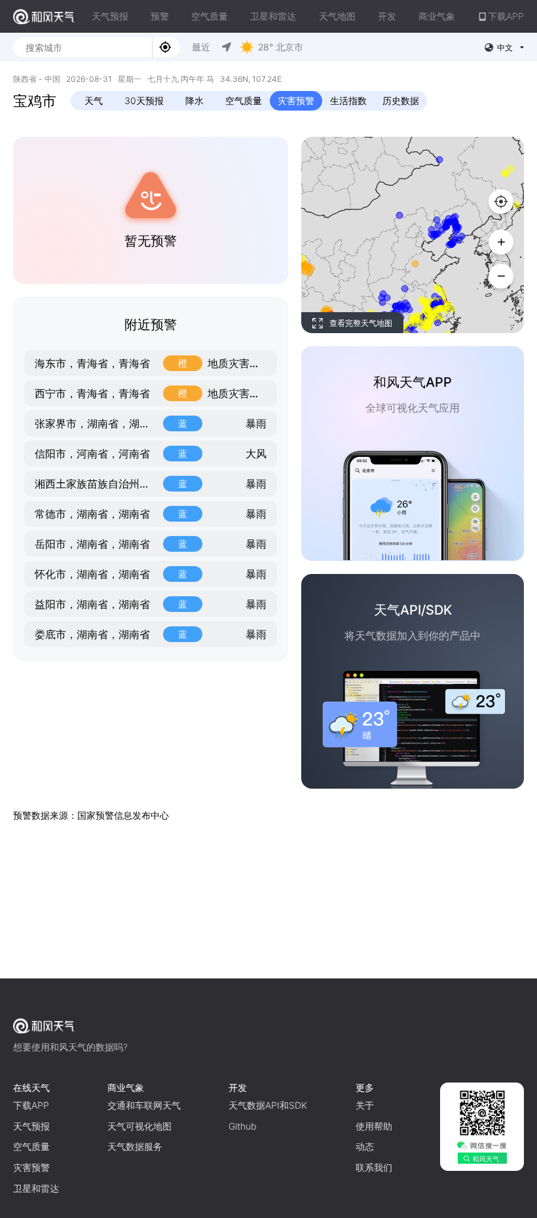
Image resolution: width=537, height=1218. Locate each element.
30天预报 (144, 100)
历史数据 (400, 100)
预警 (160, 16)
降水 (194, 100)
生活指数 (348, 100)
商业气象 (436, 16)
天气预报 (110, 16)
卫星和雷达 (273, 16)
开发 (387, 16)
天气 (93, 100)
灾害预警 (296, 100)
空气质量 (209, 16)
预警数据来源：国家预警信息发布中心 (91, 815)
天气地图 (337, 16)
